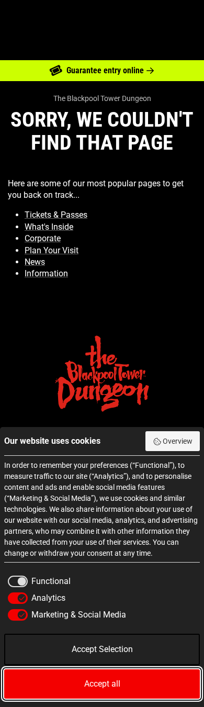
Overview (177, 441)
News (35, 262)
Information (46, 273)
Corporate (43, 238)
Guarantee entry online (105, 70)
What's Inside (49, 227)
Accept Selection (102, 649)
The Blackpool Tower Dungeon (102, 98)
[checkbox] (37, 581)
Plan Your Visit (51, 250)
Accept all (102, 684)
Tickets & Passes (56, 215)
